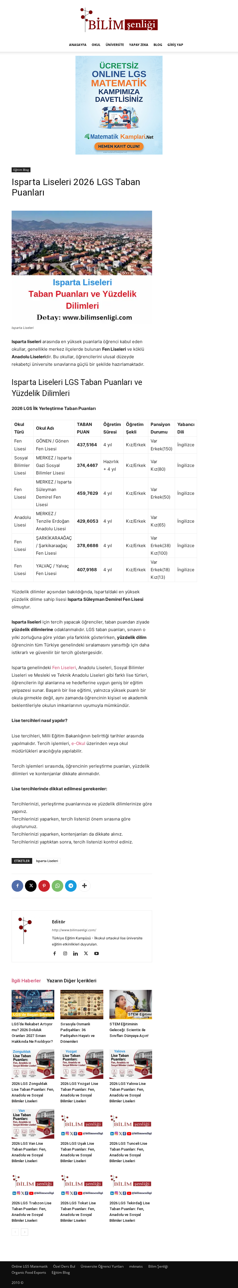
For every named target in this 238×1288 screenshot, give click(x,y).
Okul (96, 44)
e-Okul (78, 743)
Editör (58, 922)
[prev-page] (15, 1232)
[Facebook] (17, 886)
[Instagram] (67, 953)
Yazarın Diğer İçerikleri (71, 981)
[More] (84, 886)
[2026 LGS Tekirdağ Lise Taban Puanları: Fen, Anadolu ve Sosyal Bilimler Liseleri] (130, 1183)
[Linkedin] (77, 953)
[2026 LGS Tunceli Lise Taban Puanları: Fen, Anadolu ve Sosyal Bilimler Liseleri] (130, 1123)
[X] (31, 886)
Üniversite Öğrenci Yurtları (102, 1266)
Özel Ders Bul (64, 1266)
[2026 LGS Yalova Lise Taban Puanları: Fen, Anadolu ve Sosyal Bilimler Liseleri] (130, 1064)
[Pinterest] (44, 886)
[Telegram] (71, 886)
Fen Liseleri (64, 667)
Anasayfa (77, 44)
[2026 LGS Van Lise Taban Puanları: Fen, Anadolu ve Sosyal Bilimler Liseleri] (33, 1123)
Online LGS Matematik (30, 1266)
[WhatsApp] (57, 886)
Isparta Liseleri (47, 861)
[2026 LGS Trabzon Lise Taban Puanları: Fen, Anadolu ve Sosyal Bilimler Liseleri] (33, 1183)
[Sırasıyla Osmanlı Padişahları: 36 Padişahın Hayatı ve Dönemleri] (81, 1004)
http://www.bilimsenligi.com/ (74, 930)
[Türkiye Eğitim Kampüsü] (119, 19)
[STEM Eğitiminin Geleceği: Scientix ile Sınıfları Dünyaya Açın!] (130, 1004)
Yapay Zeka (138, 44)
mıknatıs (136, 1266)
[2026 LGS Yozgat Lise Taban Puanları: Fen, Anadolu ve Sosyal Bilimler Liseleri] (81, 1064)
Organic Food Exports (29, 1272)
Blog (158, 44)
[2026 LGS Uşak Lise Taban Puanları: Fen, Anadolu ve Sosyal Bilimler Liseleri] (81, 1123)
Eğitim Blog (21, 170)
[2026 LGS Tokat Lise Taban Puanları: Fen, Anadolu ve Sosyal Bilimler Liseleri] (81, 1183)
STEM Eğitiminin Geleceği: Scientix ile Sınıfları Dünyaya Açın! (129, 1030)
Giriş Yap (175, 44)
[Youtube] (98, 953)
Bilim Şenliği (158, 1266)
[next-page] (24, 1232)
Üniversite (115, 44)
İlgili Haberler (26, 981)
